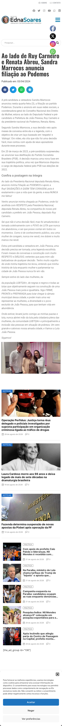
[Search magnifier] (57, 43)
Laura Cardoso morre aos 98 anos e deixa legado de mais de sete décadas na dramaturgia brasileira (28, 477)
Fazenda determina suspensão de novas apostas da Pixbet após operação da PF (28, 526)
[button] (57, 674)
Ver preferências (31, 718)
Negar (31, 710)
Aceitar (31, 702)
